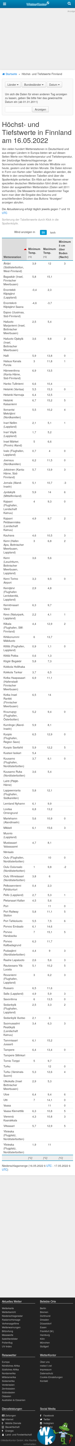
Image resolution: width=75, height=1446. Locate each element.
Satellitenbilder (10, 1338)
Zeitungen (10, 1415)
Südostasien (8, 1392)
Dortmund (45, 1315)
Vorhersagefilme (10, 1323)
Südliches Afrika (10, 1369)
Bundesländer (33, 84)
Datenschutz (46, 1373)
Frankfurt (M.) (47, 1331)
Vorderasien (8, 1384)
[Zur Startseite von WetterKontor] (37, 3)
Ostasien (6, 1396)
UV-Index (7, 1346)
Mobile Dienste (13, 1423)
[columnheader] (14, 249)
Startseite (11, 74)
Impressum (46, 1369)
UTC (4, 213)
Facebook (48, 1415)
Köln (42, 1338)
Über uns (45, 1361)
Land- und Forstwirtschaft (18, 1434)
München (45, 1342)
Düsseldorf (45, 1323)
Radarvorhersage (11, 1319)
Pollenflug (7, 1342)
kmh (53, 232)
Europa (6, 1361)
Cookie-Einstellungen (51, 1377)
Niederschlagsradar (12, 1315)
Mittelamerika (9, 1377)
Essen (43, 1327)
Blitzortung (7, 1331)
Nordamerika (9, 1373)
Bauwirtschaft (12, 1426)
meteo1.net (46, 1365)
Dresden (44, 1319)
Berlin (43, 1308)
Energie (9, 1430)
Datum (53, 84)
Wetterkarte (8, 1308)
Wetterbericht (9, 1312)
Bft (43, 232)
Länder (12, 84)
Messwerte (7, 1334)
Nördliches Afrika (11, 1365)
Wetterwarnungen (11, 1327)
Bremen (44, 1312)
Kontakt (44, 1380)
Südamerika (8, 1380)
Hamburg (45, 1334)
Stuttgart (44, 1346)
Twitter (46, 1419)
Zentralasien (8, 1388)
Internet (9, 1419)
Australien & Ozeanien (13, 1400)
